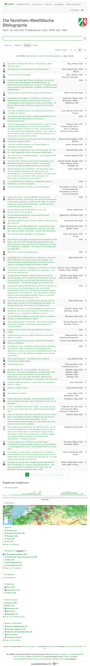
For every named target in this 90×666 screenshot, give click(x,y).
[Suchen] (84, 38)
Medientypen (9, 584)
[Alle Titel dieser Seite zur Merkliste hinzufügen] (86, 58)
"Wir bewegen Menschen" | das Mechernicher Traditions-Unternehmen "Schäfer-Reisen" (29, 359)
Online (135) (11, 593)
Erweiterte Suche (23, 4)
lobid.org (27, 646)
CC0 (35, 646)
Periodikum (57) (12, 608)
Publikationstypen (11, 600)
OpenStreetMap (73, 646)
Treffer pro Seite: (61, 50)
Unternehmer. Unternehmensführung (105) (21, 557)
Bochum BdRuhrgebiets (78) (17, 626)
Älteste (35, 45)
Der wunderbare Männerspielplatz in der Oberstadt (26, 234)
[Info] (82, 10)
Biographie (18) (12, 614)
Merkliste (75, 10)
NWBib (10, 4)
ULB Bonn (66, 656)
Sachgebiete (59, 4)
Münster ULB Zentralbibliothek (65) (19, 632)
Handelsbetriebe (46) (13, 562)
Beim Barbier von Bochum (17, 393)
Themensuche (37, 4)
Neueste (27, 45)
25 (75, 50)
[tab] (8, 45)
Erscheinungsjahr (11, 487)
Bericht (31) (10, 611)
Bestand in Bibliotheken (13, 623)
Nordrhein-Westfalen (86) (15, 533)
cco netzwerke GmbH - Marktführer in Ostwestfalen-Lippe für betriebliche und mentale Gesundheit (30, 182)
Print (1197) (10, 587)
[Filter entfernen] (25, 550)
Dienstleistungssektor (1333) (16, 554)
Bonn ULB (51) (12, 635)
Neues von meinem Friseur (18, 388)
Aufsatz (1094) (11, 603)
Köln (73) (9, 541)
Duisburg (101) (11, 530)
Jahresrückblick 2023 (15, 364)
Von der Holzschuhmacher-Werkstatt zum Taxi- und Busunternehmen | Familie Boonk (27, 210)
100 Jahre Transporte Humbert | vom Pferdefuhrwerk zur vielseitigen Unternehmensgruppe (29, 145)
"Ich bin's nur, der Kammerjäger (19, 74)
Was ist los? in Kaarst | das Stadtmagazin (23, 252)
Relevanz (18, 45)
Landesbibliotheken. (41, 664)
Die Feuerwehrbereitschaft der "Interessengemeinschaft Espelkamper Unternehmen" (28, 216)
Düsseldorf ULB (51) (14, 637)
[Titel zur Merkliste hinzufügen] (86, 63)
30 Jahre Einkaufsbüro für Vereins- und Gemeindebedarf (29, 187)
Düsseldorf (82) (12, 536)
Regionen (48, 4)
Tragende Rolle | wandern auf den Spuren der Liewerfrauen (30, 92)
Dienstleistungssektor (50, 56)
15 (71, 50)
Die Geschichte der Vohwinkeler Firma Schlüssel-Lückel (28, 69)
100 (84, 50)
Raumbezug (9, 503)
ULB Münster (37, 656)
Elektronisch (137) (13, 590)
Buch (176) (10, 606)
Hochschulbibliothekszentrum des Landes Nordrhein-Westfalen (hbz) (38, 659)
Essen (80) (10, 539)
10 (62, 474)
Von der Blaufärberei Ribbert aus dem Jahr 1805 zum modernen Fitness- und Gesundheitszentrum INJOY (31, 317)
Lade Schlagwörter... (10, 577)
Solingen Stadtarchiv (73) (16, 629)
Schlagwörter (9, 574)
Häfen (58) (10, 560)
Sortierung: (8, 45)
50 (80, 50)
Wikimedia (52, 646)
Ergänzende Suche (73, 4)
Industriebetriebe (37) (14, 565)
